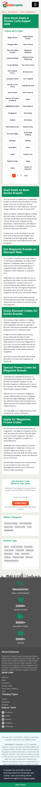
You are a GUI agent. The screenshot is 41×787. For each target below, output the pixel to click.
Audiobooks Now (28, 86)
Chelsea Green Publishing (28, 58)
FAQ (3, 691)
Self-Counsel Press (12, 72)
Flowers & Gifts (20, 527)
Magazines (30, 550)
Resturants (6, 702)
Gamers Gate (28, 127)
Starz (28, 147)
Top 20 (4, 699)
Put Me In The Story (12, 86)
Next (26, 176)
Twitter (7, 716)
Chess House (28, 44)
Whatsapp (9, 726)
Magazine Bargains (28, 51)
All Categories (13, 12)
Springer (12, 140)
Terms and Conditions (10, 689)
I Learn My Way (12, 65)
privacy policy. (29, 778)
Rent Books (25, 554)
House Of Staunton (28, 168)
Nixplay (28, 140)
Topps (28, 161)
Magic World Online (28, 38)
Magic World (12, 37)
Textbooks (29, 557)
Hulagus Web (12, 44)
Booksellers (28, 547)
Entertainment (8, 530)
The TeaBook (28, 79)
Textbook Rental (18, 557)
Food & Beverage (25, 523)
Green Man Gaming (28, 134)
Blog (3, 680)
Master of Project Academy (12, 99)
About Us (5, 677)
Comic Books (9, 550)
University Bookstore (11, 561)
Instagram (9, 723)
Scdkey (12, 120)
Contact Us (6, 683)
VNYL (28, 99)
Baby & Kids (8, 527)
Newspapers (8, 554)
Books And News (16, 547)
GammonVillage (12, 58)
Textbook (7, 557)
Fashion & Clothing (10, 523)
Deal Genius (12, 92)
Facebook (9, 712)
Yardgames (12, 113)
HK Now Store (28, 72)
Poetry (17, 554)
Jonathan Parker (12, 79)
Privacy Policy (7, 686)
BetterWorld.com (12, 127)
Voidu (12, 154)
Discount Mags (12, 134)
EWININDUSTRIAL (12, 106)
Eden (12, 168)
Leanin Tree (27, 154)
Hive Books (28, 113)
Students (5, 705)
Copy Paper (20, 550)
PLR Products (28, 92)
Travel (29, 527)
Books (6, 547)
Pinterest (8, 719)
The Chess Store (28, 65)
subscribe (20, 503)
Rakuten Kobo (12, 161)
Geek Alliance (28, 106)
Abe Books (28, 120)
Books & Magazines (27, 12)
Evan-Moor (13, 147)
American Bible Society (12, 51)
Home (4, 12)
